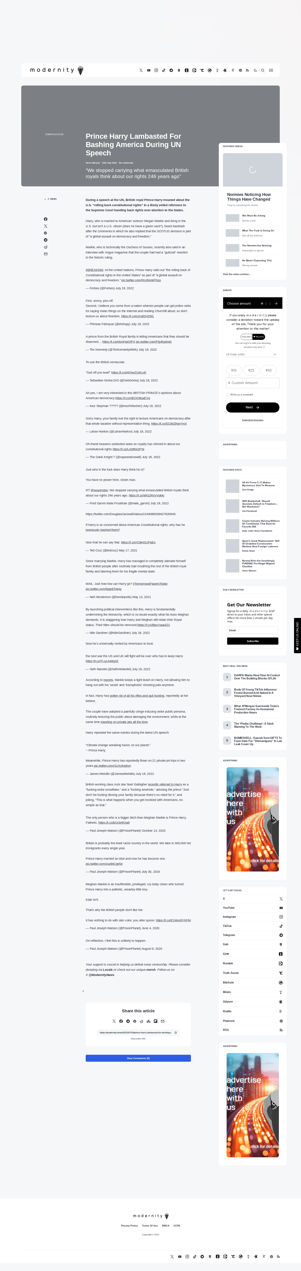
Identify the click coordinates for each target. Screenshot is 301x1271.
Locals (108, 969)
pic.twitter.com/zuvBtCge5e (104, 864)
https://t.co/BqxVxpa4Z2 (153, 625)
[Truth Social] (202, 70)
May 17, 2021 (128, 550)
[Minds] (217, 70)
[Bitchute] (209, 70)
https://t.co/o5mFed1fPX (118, 342)
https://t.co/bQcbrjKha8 (113, 822)
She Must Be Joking (253, 215)
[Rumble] (194, 70)
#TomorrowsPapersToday (150, 584)
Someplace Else (54, 134)
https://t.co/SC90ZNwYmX (169, 423)
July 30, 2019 (151, 871)
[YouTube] (148, 70)
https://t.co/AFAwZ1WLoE (128, 372)
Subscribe (253, 641)
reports (108, 680)
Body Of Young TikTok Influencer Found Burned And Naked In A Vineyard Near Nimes (255, 692)
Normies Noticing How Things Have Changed (249, 196)
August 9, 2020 (152, 948)
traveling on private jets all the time (124, 722)
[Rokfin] (233, 70)
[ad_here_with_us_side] (253, 819)
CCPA (176, 1225)
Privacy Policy (129, 1225)
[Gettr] (186, 70)
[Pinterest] (240, 70)
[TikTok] (163, 70)
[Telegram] (171, 70)
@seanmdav (99, 490)
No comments (126, 163)
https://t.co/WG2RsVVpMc (146, 495)
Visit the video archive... (237, 274)
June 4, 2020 (151, 928)
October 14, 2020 (153, 830)
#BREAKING (94, 270)
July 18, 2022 (124, 288)
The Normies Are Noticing (257, 245)
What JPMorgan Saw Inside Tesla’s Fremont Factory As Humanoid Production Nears (256, 709)
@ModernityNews (101, 975)
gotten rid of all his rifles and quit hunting (137, 695)
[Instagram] (156, 70)
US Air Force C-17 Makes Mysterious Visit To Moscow (258, 484)
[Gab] (179, 70)
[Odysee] (225, 70)
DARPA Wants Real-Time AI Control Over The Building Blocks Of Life (257, 677)
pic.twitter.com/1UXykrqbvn (112, 766)
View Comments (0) (138, 1058)
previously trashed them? (103, 530)
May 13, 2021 (141, 597)
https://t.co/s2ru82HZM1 (137, 316)
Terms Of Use (150, 1225)
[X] (141, 70)
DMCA (165, 1225)
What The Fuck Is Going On (258, 230)
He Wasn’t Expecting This (257, 260)
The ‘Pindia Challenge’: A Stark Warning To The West (254, 725)
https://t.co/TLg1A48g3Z (102, 661)
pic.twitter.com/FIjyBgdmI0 (154, 342)
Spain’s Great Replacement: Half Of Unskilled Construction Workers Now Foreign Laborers (260, 543)
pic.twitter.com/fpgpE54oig (103, 589)
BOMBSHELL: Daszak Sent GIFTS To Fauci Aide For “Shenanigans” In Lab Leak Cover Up (258, 741)
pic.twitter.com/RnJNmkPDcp (141, 280)
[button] (255, 70)
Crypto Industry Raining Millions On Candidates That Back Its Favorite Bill (261, 523)
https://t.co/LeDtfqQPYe (128, 449)
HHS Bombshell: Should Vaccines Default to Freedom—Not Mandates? (260, 504)
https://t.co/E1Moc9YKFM (173, 920)
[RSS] (247, 70)
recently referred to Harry (165, 784)
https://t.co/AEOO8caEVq (132, 398)
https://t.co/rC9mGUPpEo (138, 542)
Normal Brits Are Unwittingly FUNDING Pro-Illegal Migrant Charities (258, 563)
